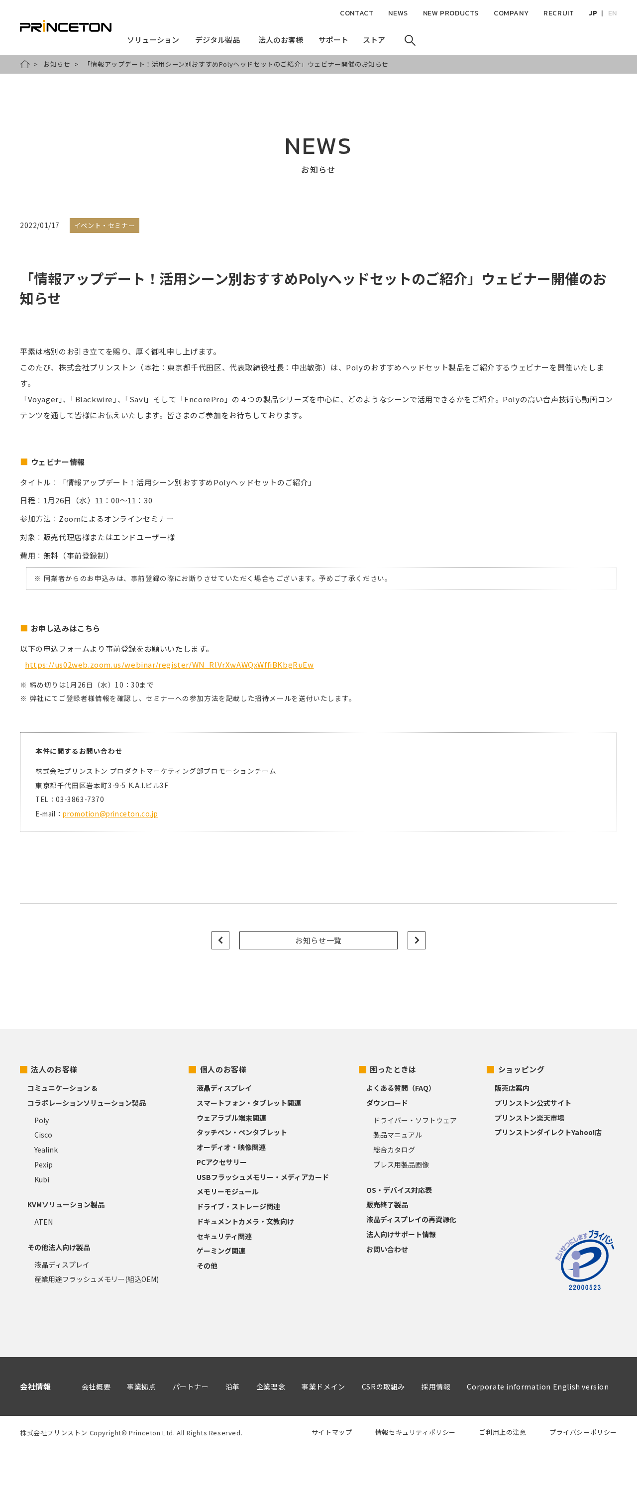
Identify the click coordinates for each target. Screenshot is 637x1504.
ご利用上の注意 (502, 1432)
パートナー (191, 1386)
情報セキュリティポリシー (415, 1432)
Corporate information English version (538, 1386)
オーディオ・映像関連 (231, 1147)
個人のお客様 (223, 1069)
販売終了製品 (387, 1204)
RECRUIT (558, 13)
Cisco (43, 1135)
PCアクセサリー (222, 1162)
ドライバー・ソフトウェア (415, 1120)
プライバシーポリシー (583, 1432)
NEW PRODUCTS (451, 13)
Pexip (43, 1164)
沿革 (232, 1386)
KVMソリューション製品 (66, 1204)
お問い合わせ (387, 1249)
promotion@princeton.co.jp (110, 813)
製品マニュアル (397, 1135)
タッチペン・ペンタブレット (242, 1132)
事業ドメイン (323, 1386)
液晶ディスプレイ (62, 1265)
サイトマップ (332, 1432)
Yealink (46, 1150)
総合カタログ (394, 1150)
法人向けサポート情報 (401, 1234)
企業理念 (270, 1386)
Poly (41, 1120)
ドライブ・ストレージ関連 (238, 1206)
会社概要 (96, 1386)
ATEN (43, 1222)
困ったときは (393, 1069)
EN (612, 13)
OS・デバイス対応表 (399, 1190)
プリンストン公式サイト (533, 1103)
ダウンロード (387, 1103)
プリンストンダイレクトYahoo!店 (548, 1132)
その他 (207, 1266)
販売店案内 (512, 1088)
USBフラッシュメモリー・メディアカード (263, 1177)
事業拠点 (141, 1386)
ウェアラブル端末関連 (231, 1118)
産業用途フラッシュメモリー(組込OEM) (96, 1279)
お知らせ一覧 (318, 940)
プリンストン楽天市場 (529, 1118)
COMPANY (511, 13)
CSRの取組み (383, 1386)
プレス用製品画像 (401, 1164)
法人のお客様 (54, 1069)
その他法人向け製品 (58, 1247)
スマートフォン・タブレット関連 (249, 1103)
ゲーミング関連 (221, 1251)
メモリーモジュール (228, 1191)
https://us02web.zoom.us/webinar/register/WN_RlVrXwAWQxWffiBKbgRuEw (169, 664)
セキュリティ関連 (224, 1236)
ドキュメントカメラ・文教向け (245, 1221)
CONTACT (356, 13)
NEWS (398, 13)
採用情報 (436, 1386)
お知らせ (56, 64)
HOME (25, 64)
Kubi (41, 1179)
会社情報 (35, 1386)
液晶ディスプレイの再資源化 (411, 1219)
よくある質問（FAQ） (400, 1088)
